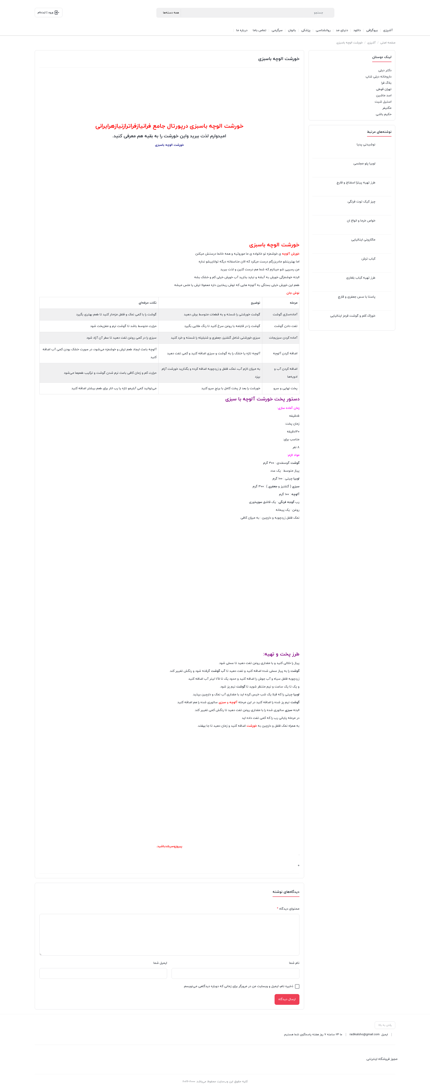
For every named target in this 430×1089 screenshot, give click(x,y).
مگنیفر (386, 108)
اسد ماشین (383, 95)
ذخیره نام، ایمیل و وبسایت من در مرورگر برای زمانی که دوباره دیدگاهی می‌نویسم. (238, 986)
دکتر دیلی (384, 70)
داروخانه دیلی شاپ (378, 77)
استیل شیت (383, 102)
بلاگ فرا (386, 83)
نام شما (294, 963)
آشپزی (371, 43)
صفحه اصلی (387, 43)
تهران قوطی (383, 89)
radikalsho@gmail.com (365, 1035)
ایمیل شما (160, 963)
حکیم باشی (383, 114)
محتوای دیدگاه (288, 909)
